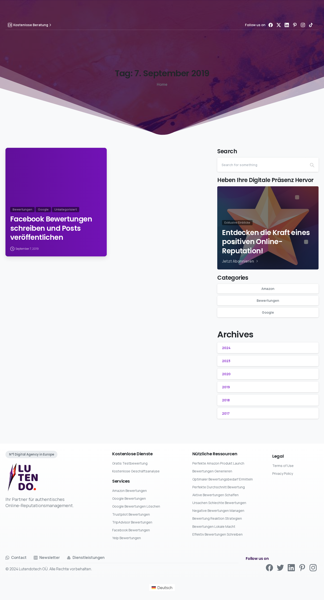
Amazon (267, 288)
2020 (226, 374)
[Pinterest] (295, 25)
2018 (226, 400)
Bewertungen (268, 300)
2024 (226, 348)
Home (162, 84)
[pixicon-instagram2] (313, 567)
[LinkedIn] (287, 25)
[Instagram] (303, 25)
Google (268, 312)
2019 (226, 387)
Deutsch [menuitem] (164, 587)
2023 (226, 361)
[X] (279, 25)
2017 (226, 413)
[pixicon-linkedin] (291, 567)
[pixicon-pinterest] (302, 567)
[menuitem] (162, 587)
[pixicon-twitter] (280, 567)
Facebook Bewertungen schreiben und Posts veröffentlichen (51, 228)
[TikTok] (311, 25)
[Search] (312, 165)
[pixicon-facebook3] (269, 567)
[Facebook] (271, 25)
